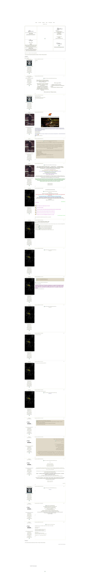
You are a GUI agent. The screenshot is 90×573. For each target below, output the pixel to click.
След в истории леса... (50, 481)
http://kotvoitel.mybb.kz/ (38, 96)
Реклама (40, 54)
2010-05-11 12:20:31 (40, 333)
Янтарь (29, 112)
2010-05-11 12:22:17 (40, 361)
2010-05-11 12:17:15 (40, 276)
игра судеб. (52, 469)
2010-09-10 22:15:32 (40, 486)
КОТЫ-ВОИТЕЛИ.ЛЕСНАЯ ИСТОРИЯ (50, 189)
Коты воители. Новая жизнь (50, 91)
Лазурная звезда (29, 59)
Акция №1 (64, 483)
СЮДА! (51, 513)
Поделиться (36, 138)
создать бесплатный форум (61, 544)
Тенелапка (29, 188)
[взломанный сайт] (37, 529)
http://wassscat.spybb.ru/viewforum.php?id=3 (40, 391)
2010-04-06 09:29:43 (40, 163)
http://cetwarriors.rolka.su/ (43, 535)
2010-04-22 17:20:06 (40, 188)
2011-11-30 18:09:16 (40, 503)
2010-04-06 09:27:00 (40, 138)
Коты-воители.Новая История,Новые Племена (31, 54)
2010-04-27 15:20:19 (40, 248)
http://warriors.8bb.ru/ (37, 131)
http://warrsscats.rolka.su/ (38, 334)
